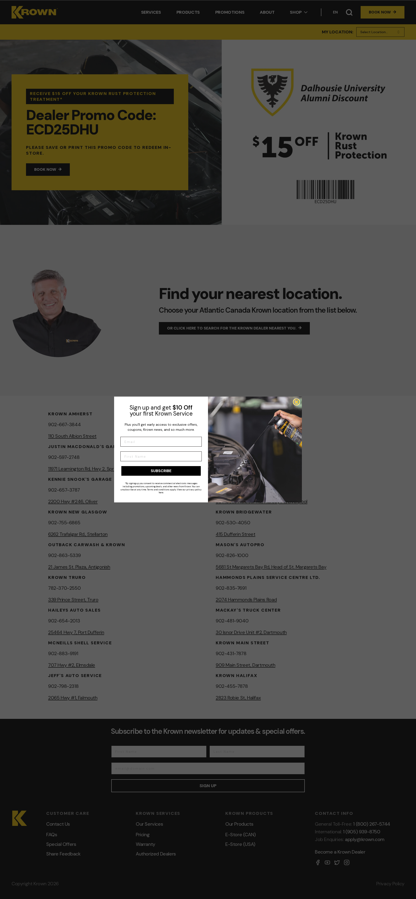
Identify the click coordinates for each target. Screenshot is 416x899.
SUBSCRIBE (161, 470)
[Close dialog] (296, 402)
